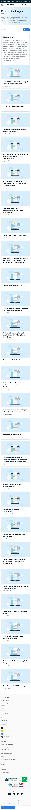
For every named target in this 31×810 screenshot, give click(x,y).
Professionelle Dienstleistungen (9, 759)
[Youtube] (9, 794)
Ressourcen (4, 710)
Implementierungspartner (7, 744)
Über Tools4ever (5, 700)
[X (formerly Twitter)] (18, 794)
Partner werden (5, 749)
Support (3, 756)
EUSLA (11, 800)
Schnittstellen (4, 713)
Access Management (9, 733)
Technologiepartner (6, 747)
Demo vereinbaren (8, 808)
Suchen (26, 30)
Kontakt (23, 808)
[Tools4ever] (7, 5)
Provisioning (7, 728)
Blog (2, 708)
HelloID (5, 720)
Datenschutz (5, 800)
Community (4, 764)
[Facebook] (14, 794)
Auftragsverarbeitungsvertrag (22, 800)
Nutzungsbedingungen (23, 798)
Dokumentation (5, 767)
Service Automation (8, 730)
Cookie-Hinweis (12, 798)
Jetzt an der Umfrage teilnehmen (20, 1)
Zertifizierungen (5, 703)
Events (3, 705)
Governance (6, 736)
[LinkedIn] (22, 794)
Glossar (3, 762)
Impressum (4, 798)
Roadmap (3, 769)
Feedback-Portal (5, 772)
